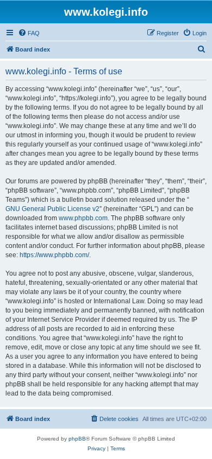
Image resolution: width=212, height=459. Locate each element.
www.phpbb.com (83, 218)
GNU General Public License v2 (52, 209)
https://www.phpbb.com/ (54, 255)
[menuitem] (29, 33)
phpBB (77, 439)
